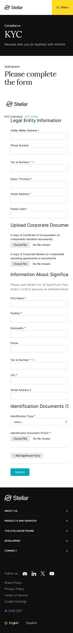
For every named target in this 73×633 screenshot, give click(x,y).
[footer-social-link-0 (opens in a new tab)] (25, 573)
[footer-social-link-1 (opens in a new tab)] (34, 573)
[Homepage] (16, 498)
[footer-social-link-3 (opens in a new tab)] (52, 573)
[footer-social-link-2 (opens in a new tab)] (43, 573)
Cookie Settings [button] (15, 601)
